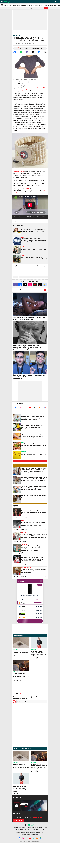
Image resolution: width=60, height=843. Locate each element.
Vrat (31, 276)
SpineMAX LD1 (17, 171)
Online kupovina (23, 276)
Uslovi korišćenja (34, 834)
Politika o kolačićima (36, 832)
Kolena (46, 276)
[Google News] (44, 284)
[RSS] (39, 407)
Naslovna (15, 32)
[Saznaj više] (46, 797)
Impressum (28, 832)
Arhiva (42, 832)
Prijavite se (19, 820)
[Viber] (15, 284)
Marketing (18, 832)
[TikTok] (40, 284)
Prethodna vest (20, 265)
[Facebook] (20, 284)
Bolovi (16, 276)
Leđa (41, 276)
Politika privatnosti (26, 834)
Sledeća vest (40, 265)
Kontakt (23, 832)
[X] (25, 284)
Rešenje (36, 276)
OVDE (26, 189)
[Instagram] (30, 284)
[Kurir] (5, 2)
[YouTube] (35, 284)
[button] (45, 43)
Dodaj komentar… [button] (22, 701)
